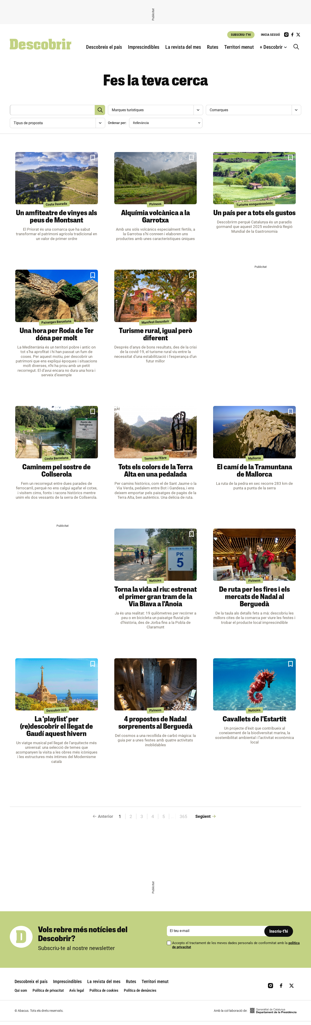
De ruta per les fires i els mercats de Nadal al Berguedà (254, 597)
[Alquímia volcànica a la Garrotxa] (155, 178)
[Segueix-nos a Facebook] (292, 35)
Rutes (212, 47)
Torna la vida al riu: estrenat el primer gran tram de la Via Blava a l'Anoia (155, 597)
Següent (203, 816)
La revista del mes (183, 47)
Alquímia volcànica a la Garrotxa (155, 217)
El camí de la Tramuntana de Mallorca (254, 471)
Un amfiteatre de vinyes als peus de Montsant (56, 217)
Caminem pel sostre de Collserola (56, 471)
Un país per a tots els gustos (254, 213)
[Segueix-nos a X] (298, 35)
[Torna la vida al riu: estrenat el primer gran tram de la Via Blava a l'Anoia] (155, 555)
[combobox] (155, 110)
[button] (93, 158)
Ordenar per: (117, 123)
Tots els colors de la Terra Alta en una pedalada (155, 471)
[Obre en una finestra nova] (273, 1011)
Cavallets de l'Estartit (254, 719)
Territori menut (239, 47)
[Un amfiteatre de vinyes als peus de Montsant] (56, 178)
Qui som (21, 990)
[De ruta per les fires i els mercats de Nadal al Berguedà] (254, 555)
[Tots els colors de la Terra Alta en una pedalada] (155, 432)
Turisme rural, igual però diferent (155, 335)
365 (183, 816)
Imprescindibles (143, 47)
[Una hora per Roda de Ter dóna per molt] (56, 296)
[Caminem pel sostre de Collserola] (56, 432)
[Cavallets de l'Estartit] (254, 684)
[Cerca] (297, 47)
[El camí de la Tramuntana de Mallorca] (254, 432)
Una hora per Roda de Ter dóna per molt (57, 335)
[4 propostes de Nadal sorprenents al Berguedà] (155, 684)
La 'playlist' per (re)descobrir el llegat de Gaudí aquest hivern (56, 727)
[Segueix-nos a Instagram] (286, 35)
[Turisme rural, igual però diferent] (155, 296)
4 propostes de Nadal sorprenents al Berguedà (155, 723)
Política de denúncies (140, 990)
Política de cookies (103, 990)
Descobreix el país (104, 47)
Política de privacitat (48, 990)
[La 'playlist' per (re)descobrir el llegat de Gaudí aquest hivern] (56, 684)
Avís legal (76, 990)
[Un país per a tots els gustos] (254, 178)
